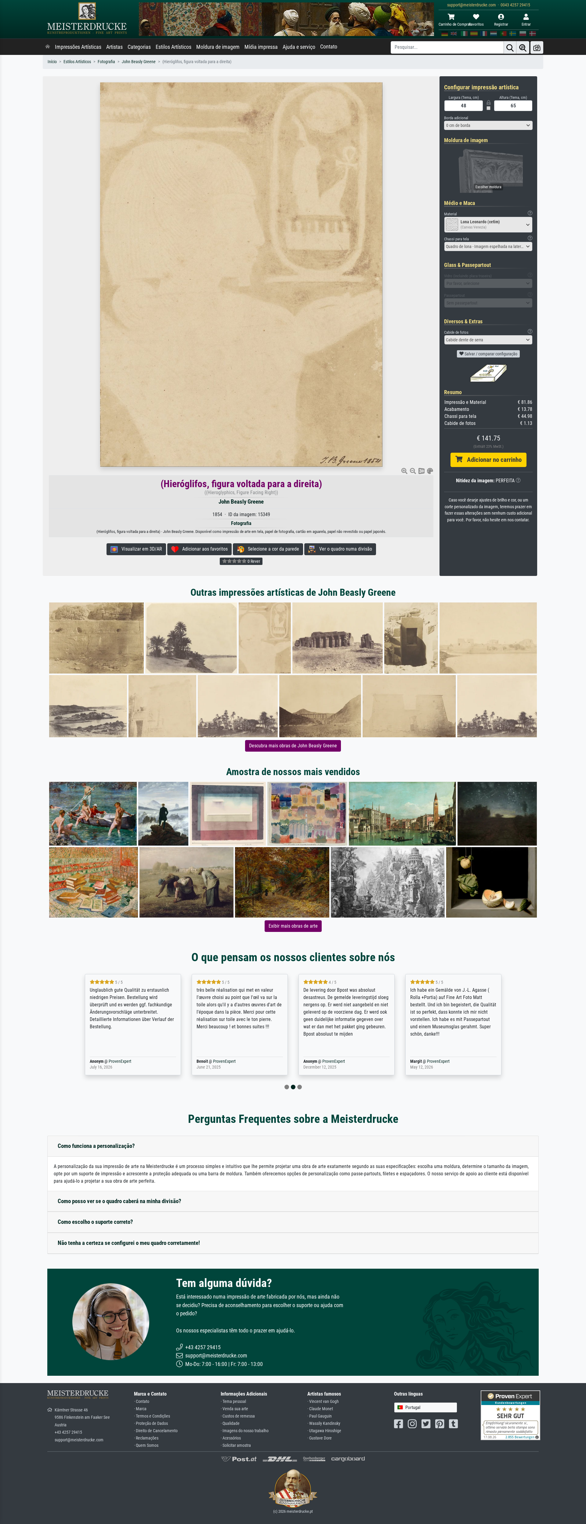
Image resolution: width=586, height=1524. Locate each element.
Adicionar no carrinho (492, 459)
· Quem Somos (146, 1445)
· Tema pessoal (233, 1401)
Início (52, 61)
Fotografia (106, 61)
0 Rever (253, 561)
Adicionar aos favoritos (203, 549)
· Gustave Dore (319, 1438)
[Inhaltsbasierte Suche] (522, 47)
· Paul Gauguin (319, 1416)
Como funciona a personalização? (96, 1145)
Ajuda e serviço (299, 47)
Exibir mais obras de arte (293, 926)
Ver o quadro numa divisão (344, 549)
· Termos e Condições (152, 1416)
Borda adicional (456, 118)
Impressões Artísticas (78, 47)
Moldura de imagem (218, 47)
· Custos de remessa (238, 1416)
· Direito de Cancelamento (156, 1430)
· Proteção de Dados (151, 1423)
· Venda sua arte (234, 1408)
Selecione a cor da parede (271, 549)
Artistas (114, 47)
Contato (328, 47)
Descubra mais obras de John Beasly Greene (293, 746)
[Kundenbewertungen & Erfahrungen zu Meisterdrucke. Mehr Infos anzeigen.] (510, 1415)
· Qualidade (230, 1423)
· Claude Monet (320, 1408)
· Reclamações (146, 1438)
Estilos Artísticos (173, 47)
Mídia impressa (261, 47)
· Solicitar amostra (236, 1445)
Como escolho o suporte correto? (95, 1221)
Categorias (139, 47)
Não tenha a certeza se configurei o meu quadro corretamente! (129, 1242)
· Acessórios (231, 1438)
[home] (47, 47)
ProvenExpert (111, 1061)
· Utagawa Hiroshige (324, 1430)
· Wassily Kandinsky (323, 1423)
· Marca (140, 1408)
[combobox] (488, 125)
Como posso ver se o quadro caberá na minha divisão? (119, 1201)
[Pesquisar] (510, 47)
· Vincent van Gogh (323, 1401)
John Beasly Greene (139, 61)
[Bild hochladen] (536, 47)
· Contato (141, 1401)
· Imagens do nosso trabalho (245, 1430)
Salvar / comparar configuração (490, 353)
